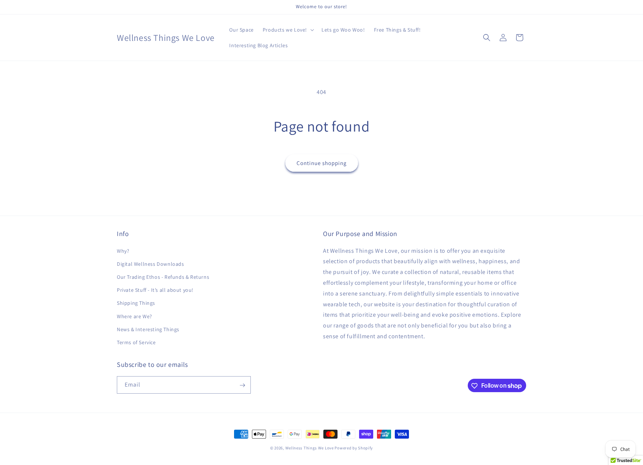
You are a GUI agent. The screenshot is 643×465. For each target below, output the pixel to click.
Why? (123, 251)
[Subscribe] (242, 385)
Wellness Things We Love (309, 448)
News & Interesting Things (148, 329)
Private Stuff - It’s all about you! (155, 290)
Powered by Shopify (354, 448)
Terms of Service (136, 342)
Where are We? (134, 316)
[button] (287, 30)
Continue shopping (322, 163)
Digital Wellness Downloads (150, 264)
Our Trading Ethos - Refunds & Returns (163, 277)
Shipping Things (136, 303)
